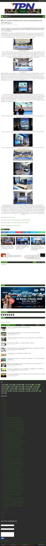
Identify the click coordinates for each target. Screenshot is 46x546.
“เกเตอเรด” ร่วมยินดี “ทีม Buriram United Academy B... (13, 417)
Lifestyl (3, 393)
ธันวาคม (5, 401)
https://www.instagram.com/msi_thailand (19, 222)
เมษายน (4, 414)
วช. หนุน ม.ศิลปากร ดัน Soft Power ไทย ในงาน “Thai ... (13, 453)
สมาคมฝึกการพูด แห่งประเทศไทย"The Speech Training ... (13, 425)
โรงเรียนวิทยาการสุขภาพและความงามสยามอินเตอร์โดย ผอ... (14, 424)
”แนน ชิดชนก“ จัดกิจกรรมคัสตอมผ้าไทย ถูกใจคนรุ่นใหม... (13, 420)
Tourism (35, 386)
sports (20, 386)
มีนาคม (4, 416)
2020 (3, 518)
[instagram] (44, 1)
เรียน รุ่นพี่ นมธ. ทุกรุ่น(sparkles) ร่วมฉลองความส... (12, 494)
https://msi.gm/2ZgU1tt (15, 225)
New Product (3, 386)
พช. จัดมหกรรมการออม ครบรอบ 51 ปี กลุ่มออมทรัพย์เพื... (13, 501)
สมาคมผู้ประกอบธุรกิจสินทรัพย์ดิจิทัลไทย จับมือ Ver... (12, 486)
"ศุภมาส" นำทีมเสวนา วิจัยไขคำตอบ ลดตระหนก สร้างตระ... (14, 422)
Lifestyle (3, 384)
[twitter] (40, 1)
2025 (3, 400)
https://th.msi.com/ (10, 217)
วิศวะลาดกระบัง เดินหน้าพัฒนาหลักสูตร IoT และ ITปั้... (13, 478)
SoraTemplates (7, 544)
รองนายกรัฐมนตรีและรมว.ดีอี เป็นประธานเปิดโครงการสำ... (14, 463)
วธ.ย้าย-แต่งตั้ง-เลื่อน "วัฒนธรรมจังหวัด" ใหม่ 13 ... (12, 437)
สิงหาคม (5, 408)
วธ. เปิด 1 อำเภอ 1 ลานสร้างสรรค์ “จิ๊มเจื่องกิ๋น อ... (12, 471)
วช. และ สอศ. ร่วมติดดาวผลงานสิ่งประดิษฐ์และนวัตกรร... (13, 461)
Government (18, 384)
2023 (3, 513)
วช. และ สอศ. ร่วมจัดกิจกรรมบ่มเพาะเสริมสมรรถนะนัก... (13, 473)
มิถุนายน (5, 411)
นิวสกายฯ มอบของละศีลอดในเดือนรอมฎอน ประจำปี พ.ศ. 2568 (14, 442)
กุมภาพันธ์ (5, 508)
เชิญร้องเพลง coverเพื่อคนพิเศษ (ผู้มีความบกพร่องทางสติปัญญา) (18, 327)
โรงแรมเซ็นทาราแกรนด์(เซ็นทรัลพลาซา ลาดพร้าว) (12, 466)
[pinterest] (43, 1)
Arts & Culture (28, 384)
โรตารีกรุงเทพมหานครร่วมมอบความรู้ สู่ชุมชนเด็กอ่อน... (13, 427)
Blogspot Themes (19, 544)
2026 (3, 398)
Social (36, 384)
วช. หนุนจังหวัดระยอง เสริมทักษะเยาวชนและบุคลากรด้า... (13, 476)
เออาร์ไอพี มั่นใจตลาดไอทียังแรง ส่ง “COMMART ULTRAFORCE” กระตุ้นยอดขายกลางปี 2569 (22, 247)
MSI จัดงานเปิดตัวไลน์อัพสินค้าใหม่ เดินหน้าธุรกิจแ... (12, 435)
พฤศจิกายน (5, 403)
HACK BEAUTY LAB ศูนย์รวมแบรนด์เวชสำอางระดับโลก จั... (14, 488)
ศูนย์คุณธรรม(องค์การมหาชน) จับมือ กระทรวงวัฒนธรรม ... (14, 452)
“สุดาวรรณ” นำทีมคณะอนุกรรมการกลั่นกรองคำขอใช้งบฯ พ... (14, 458)
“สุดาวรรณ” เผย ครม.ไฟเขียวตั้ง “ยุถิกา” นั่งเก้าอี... (12, 491)
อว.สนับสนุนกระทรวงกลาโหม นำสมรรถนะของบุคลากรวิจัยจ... (14, 432)
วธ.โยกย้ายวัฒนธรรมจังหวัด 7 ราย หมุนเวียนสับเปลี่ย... (13, 493)
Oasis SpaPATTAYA (6, 496)
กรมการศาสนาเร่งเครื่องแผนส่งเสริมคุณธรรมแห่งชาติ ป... (13, 502)
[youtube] (42, 1)
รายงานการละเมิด (5, 540)
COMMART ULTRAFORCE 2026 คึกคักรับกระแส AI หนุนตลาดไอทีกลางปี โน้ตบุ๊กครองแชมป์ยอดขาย (7, 247)
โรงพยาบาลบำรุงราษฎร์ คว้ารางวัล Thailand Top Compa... (14, 429)
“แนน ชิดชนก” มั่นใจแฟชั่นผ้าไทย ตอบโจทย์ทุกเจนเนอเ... (13, 443)
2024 (3, 511)
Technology (7, 229)
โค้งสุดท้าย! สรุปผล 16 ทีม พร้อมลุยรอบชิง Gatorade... (13, 481)
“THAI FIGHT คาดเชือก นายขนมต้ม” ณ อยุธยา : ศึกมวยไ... (14, 465)
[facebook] (39, 1)
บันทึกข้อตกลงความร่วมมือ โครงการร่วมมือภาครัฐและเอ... (13, 448)
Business (10, 384)
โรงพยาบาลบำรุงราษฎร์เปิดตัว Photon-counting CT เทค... (13, 484)
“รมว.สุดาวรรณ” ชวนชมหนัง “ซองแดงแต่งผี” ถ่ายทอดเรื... (13, 479)
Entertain (27, 386)
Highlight (12, 386)
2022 (3, 515)
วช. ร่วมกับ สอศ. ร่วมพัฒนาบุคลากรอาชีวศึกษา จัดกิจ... (13, 445)
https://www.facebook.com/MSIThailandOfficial (20, 220)
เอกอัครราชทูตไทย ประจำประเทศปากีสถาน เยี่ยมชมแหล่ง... (14, 440)
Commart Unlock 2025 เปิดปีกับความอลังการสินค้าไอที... (13, 499)
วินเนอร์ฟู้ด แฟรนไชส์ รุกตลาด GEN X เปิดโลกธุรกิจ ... (13, 468)
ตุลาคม (4, 404)
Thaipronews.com (31, 544)
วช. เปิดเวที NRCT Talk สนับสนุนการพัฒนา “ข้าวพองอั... (13, 483)
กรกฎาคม (5, 409)
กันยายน (5, 406)
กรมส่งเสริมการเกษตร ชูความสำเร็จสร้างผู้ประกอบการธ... (13, 460)
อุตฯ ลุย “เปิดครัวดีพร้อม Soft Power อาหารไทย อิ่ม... (12, 504)
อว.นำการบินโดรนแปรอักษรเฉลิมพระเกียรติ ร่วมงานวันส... (14, 434)
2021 (3, 516)
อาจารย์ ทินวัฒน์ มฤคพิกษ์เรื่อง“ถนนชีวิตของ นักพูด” (12, 447)
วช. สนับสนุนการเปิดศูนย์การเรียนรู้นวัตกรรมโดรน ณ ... (13, 419)
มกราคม (5, 509)
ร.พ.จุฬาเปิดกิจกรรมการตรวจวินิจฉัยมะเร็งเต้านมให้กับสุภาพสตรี (19, 353)
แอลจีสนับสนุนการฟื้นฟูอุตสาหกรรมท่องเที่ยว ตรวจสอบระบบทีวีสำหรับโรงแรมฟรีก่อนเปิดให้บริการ (25, 337)
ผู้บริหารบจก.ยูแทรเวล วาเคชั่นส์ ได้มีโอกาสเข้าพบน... (13, 450)
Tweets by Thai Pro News (5, 322)
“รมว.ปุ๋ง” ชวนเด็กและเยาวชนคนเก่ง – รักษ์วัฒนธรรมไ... (13, 489)
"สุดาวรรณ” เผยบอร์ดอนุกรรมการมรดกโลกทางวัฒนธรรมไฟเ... (14, 455)
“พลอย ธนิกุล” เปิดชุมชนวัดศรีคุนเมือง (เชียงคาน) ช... (13, 470)
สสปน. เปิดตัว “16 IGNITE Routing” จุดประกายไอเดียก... (13, 506)
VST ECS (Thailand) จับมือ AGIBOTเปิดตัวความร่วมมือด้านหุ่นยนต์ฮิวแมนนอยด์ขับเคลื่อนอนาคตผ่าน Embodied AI (37, 247)
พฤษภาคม (5, 412)
